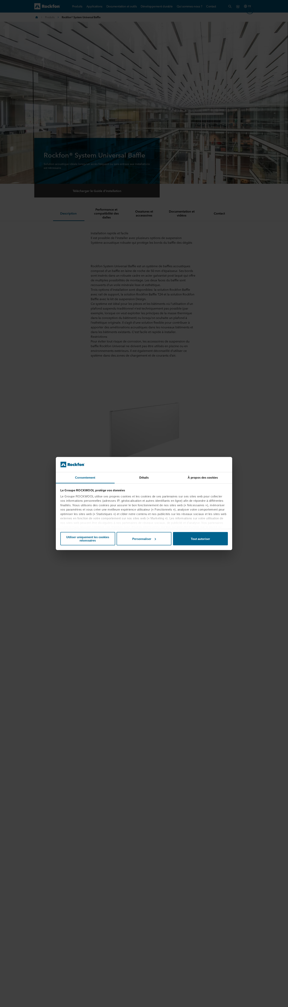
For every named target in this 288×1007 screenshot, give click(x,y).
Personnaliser (141, 538)
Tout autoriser (200, 538)
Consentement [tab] (85, 477)
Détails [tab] (144, 477)
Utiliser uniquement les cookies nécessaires (87, 538)
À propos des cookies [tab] (203, 477)
